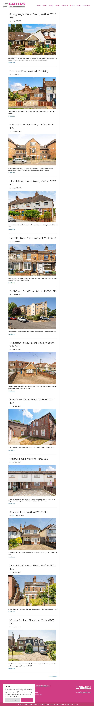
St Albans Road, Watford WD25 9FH (29, 512)
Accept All (27, 700)
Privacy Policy (37, 695)
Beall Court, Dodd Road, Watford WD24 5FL (33, 291)
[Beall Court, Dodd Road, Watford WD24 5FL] (32, 313)
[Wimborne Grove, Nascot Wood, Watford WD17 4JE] (32, 368)
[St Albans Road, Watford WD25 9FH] (32, 534)
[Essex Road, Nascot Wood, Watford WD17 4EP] (32, 427)
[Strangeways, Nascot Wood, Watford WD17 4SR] (32, 39)
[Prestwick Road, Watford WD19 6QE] (32, 93)
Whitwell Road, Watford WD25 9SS (29, 458)
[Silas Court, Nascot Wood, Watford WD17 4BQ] (32, 149)
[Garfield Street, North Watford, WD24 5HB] (32, 259)
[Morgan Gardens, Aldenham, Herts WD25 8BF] (32, 645)
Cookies (35, 692)
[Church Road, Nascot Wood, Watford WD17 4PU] (32, 206)
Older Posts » (53, 676)
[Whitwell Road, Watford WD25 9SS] (32, 480)
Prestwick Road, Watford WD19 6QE (29, 71)
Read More (11, 62)
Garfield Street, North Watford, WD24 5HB (33, 237)
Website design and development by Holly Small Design (61, 704)
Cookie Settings (12, 700)
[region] (19, 693)
